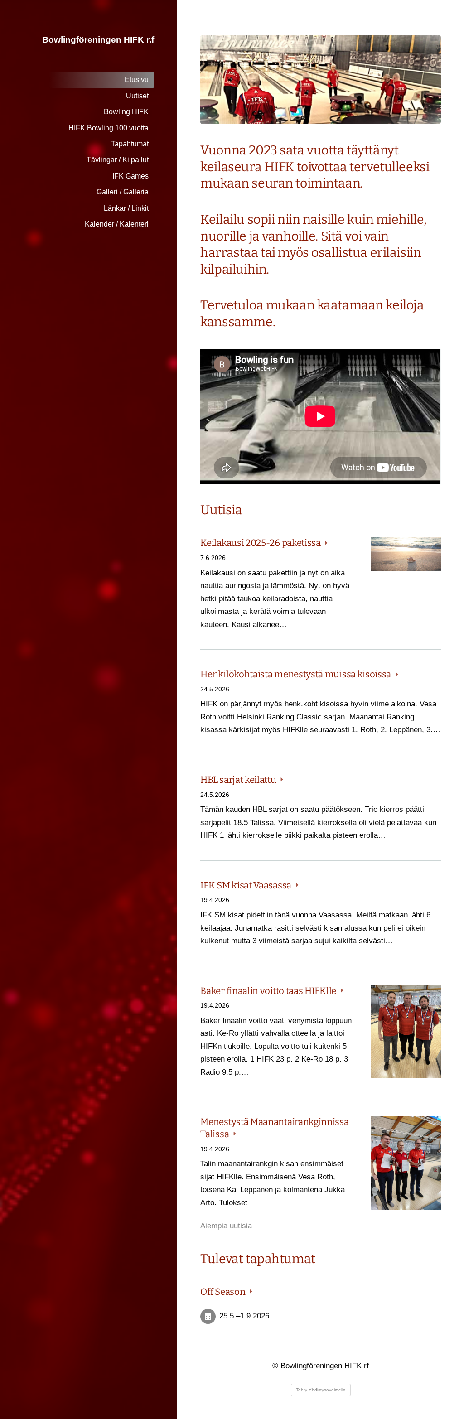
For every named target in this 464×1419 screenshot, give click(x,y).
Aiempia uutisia (226, 1225)
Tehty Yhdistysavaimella (321, 1389)
